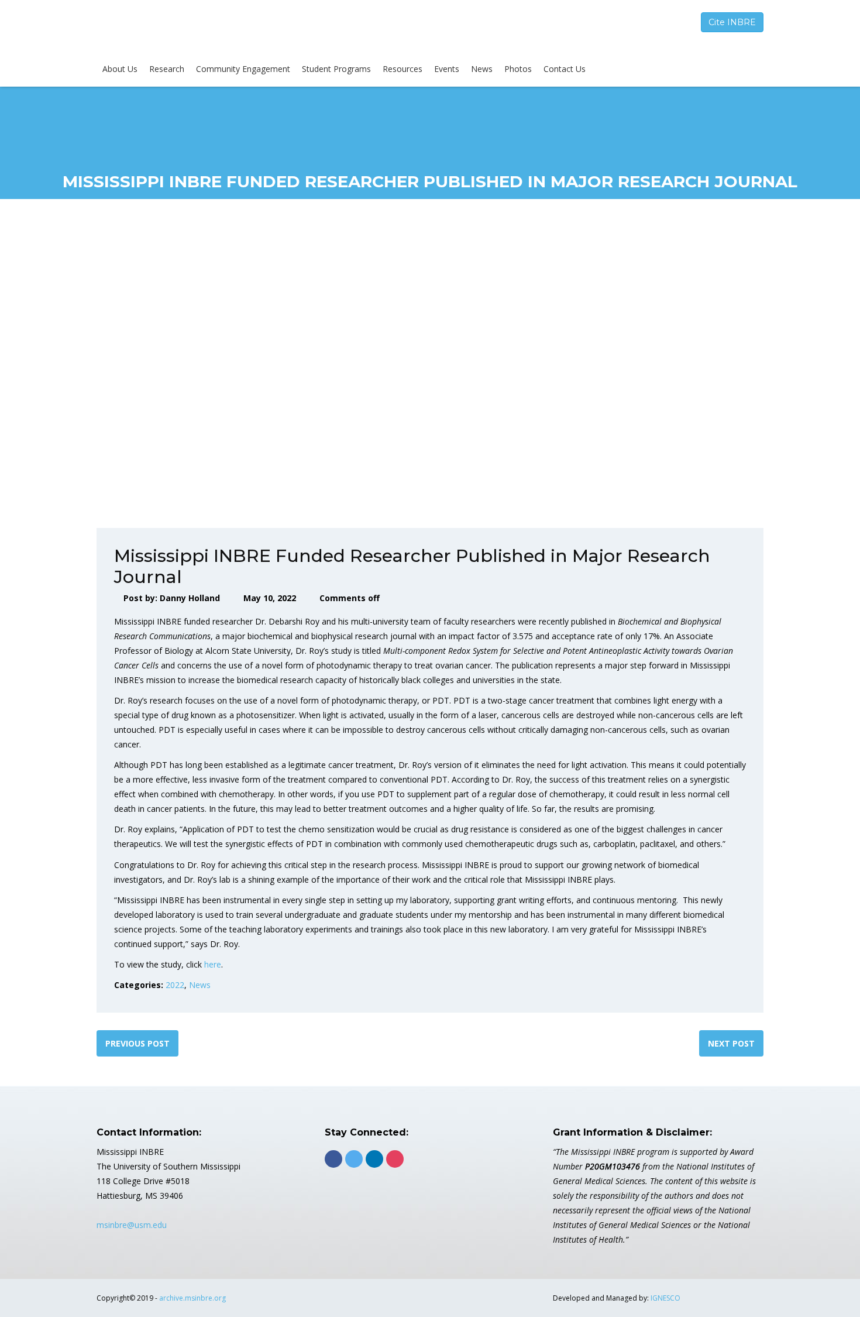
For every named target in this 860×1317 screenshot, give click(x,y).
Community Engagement (243, 68)
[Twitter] (354, 1159)
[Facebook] (333, 1159)
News (482, 68)
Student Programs (336, 68)
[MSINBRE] (184, 28)
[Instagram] (395, 1159)
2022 (175, 984)
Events (446, 68)
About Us (119, 68)
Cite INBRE (732, 22)
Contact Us (564, 68)
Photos (518, 68)
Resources (402, 68)
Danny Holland (190, 597)
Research (166, 68)
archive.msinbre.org (192, 1298)
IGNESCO (665, 1298)
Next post (731, 1043)
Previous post (137, 1043)
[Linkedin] (374, 1159)
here (212, 964)
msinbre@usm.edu (132, 1224)
